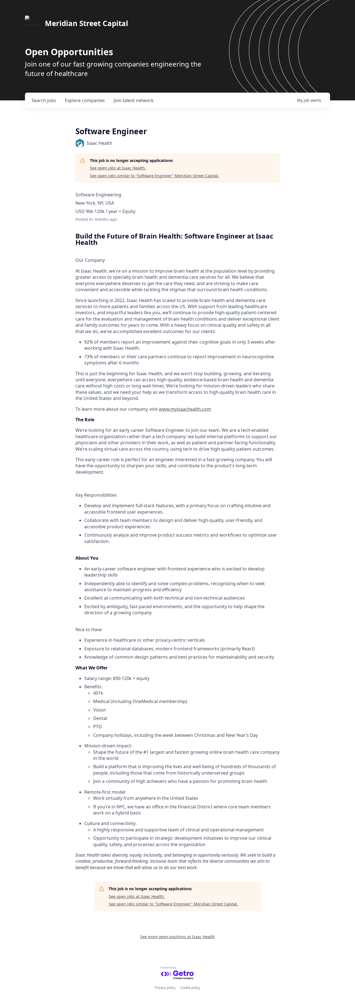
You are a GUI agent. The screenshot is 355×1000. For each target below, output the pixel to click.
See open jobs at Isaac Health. (118, 168)
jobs (44, 100)
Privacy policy (165, 987)
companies (85, 100)
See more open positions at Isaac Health (177, 936)
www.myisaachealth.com (185, 409)
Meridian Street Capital (86, 23)
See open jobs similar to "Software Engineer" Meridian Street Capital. (154, 175)
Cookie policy (190, 987)
